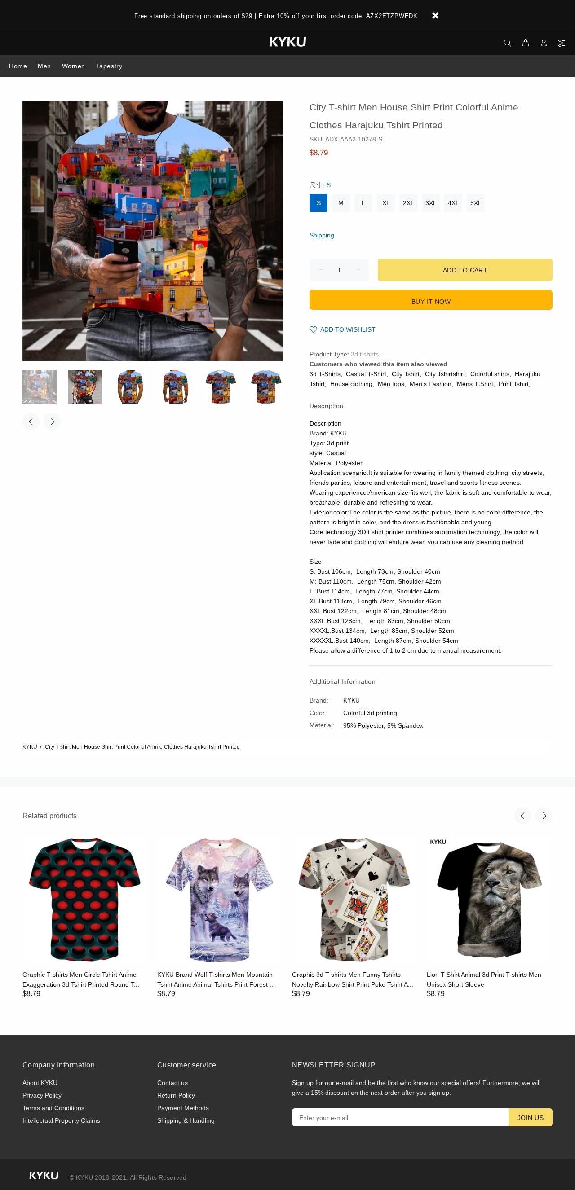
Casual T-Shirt (366, 374)
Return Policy (176, 1095)
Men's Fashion (430, 383)
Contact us (172, 1082)
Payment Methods (183, 1107)
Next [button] (52, 421)
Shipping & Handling (186, 1120)
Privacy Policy (42, 1095)
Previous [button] (31, 421)
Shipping (322, 235)
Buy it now (431, 301)
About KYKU (40, 1082)
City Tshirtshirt (445, 374)
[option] (45, 387)
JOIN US (531, 1117)
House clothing (351, 383)
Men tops (391, 383)
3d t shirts (365, 354)
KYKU (29, 747)
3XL (431, 202)
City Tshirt (406, 374)
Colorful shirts (489, 374)
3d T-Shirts (325, 374)
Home (18, 66)
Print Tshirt (514, 383)
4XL (453, 202)
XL (386, 202)
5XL (476, 202)
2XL (408, 202)
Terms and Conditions (53, 1107)
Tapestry (109, 66)
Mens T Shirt (475, 383)
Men (44, 66)
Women (73, 66)
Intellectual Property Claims (61, 1120)
